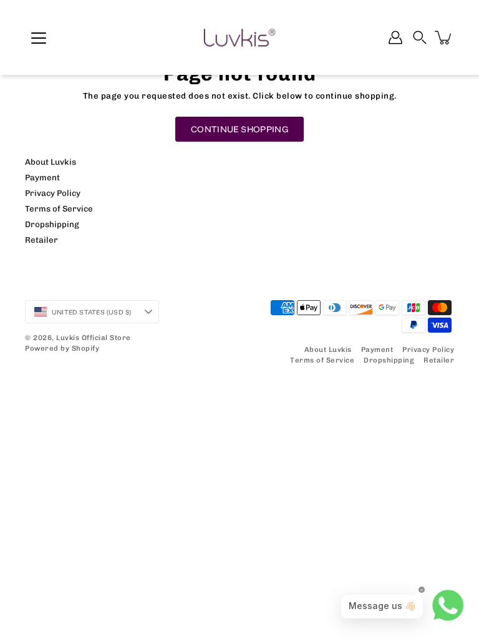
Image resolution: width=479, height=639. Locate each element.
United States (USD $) (91, 312)
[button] (420, 37)
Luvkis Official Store (93, 337)
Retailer (41, 240)
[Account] (395, 37)
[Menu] (38, 38)
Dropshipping (52, 224)
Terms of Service (59, 208)
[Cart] (444, 37)
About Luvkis (50, 162)
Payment (42, 177)
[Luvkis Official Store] (239, 37)
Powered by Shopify (62, 348)
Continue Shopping (239, 129)
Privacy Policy (52, 193)
